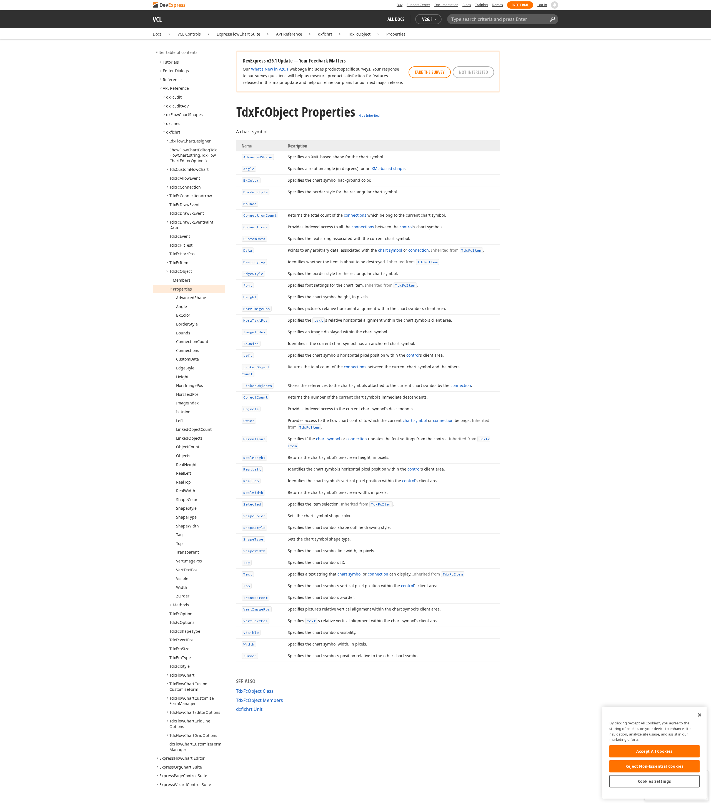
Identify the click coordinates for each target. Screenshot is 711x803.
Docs (157, 34)
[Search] (552, 19)
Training (481, 4)
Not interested (473, 72)
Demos (497, 4)
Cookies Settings (654, 781)
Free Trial (520, 4)
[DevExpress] (170, 5)
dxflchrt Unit (249, 709)
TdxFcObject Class (255, 691)
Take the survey (430, 72)
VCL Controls (189, 34)
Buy (399, 4)
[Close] (700, 715)
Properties (395, 34)
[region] (654, 753)
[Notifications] (554, 5)
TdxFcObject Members (259, 700)
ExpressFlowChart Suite (238, 34)
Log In (542, 4)
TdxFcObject (359, 34)
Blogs (466, 4)
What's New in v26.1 (270, 69)
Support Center (418, 4)
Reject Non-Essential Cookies (654, 766)
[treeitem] (171, 62)
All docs (395, 19)
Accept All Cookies (654, 751)
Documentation (446, 4)
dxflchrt (325, 34)
